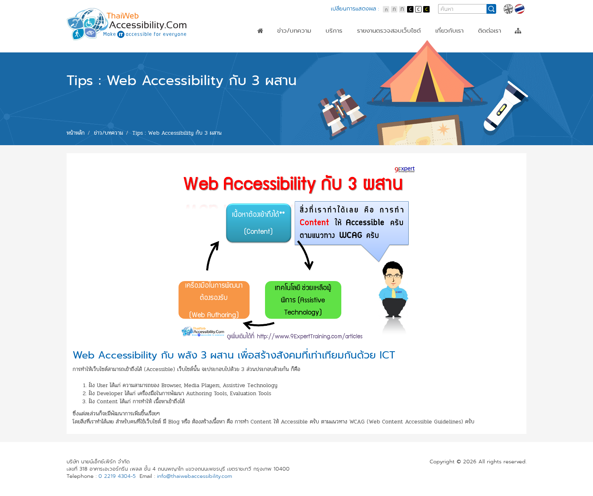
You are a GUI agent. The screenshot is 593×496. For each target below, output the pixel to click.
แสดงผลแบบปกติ (418, 9)
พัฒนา (334, 58)
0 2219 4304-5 (117, 476)
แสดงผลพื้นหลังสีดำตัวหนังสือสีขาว (410, 9)
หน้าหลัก (260, 30)
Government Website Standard (402, 51)
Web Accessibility (382, 44)
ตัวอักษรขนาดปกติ (386, 9)
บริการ (334, 30)
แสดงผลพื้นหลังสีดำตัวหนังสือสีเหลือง (426, 9)
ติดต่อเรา (489, 30)
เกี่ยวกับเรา (449, 30)
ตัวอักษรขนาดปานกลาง (394, 9)
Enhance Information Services (401, 58)
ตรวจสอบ (338, 44)
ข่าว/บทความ (294, 30)
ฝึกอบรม (337, 51)
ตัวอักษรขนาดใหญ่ (402, 9)
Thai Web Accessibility (127, 24)
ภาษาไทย (519, 9)
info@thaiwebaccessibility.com (194, 476)
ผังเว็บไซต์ (517, 30)
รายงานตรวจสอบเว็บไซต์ (389, 30)
